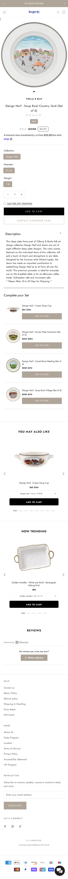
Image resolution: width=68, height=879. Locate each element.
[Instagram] (12, 826)
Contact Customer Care (34, 220)
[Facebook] (5, 826)
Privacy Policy (11, 754)
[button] (34, 115)
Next (64, 4)
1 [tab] (34, 91)
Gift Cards (9, 715)
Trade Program (11, 737)
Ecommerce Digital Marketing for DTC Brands (34, 845)
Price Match (10, 709)
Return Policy (10, 693)
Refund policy (11, 698)
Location (8, 743)
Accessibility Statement (15, 759)
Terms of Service (12, 748)
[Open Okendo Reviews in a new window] (16, 642)
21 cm (9, 170)
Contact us (9, 688)
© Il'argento (34, 840)
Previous (4, 4)
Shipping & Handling (15, 704)
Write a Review (37, 658)
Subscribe (15, 805)
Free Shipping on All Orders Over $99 (34, 3)
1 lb (8, 184)
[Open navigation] (4, 12)
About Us (8, 732)
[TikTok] (20, 826)
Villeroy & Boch (34, 98)
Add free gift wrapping (19, 203)
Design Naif (12, 156)
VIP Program (10, 764)
